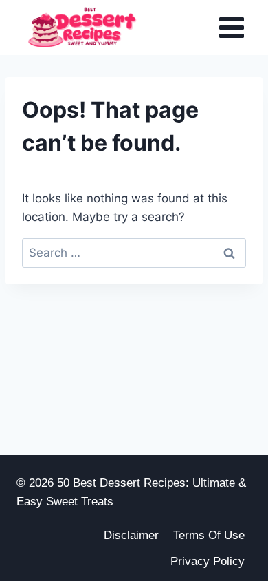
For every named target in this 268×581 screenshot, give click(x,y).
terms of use (209, 535)
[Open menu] (231, 27)
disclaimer (131, 535)
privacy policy (207, 561)
